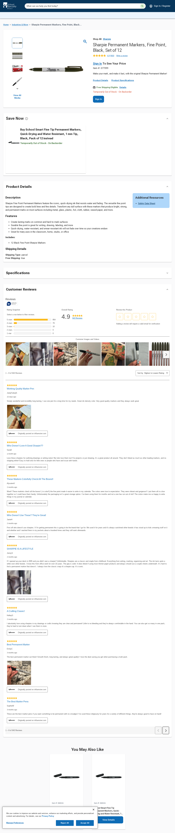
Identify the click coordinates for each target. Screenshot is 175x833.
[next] (17, 89)
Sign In (97, 63)
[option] (17, 44)
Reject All (65, 823)
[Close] (94, 810)
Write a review (122, 56)
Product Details (100, 80)
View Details (109, 820)
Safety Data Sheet (146, 203)
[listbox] (17, 63)
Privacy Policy (48, 816)
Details (122, 87)
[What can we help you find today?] (142, 6)
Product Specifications (122, 80)
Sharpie (107, 39)
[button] (159, 6)
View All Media (17, 96)
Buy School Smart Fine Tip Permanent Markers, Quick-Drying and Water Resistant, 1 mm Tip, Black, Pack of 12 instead (50, 134)
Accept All (85, 823)
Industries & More (20, 25)
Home (6, 25)
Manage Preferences (15, 823)
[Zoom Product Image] (85, 42)
